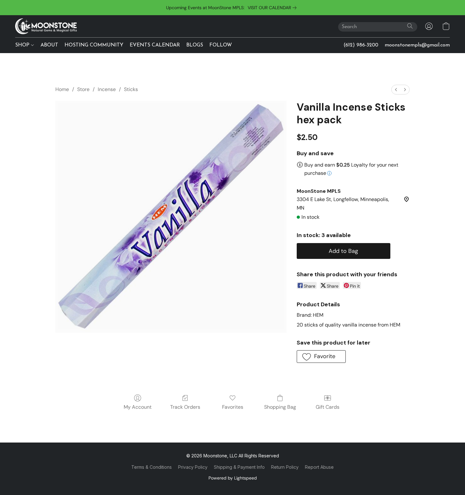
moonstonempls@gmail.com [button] (417, 45)
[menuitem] (396, 89)
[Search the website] (410, 25)
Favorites (232, 407)
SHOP (23, 45)
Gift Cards (327, 407)
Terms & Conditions (151, 467)
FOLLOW (220, 45)
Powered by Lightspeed (232, 478)
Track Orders (185, 407)
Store (83, 89)
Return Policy (285, 467)
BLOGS (194, 45)
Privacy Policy (193, 467)
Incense (107, 89)
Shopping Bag (280, 407)
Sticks (131, 89)
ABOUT (49, 45)
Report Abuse (319, 467)
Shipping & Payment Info (239, 467)
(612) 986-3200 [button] (361, 45)
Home (62, 89)
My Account (138, 407)
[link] (273, 7)
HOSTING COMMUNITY (94, 45)
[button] (46, 26)
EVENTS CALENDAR (155, 45)
